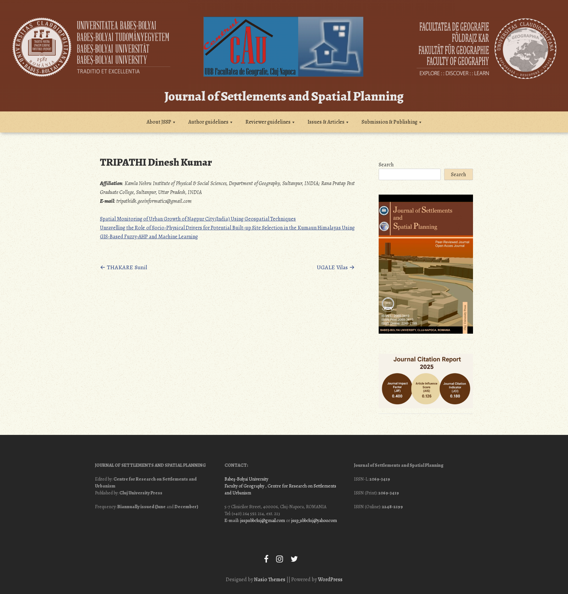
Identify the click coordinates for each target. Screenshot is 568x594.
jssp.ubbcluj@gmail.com (262, 520)
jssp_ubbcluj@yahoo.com (314, 520)
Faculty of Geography (244, 486)
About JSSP (159, 122)
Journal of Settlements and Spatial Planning (284, 96)
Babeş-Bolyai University (246, 479)
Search (386, 164)
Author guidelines (208, 122)
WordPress (330, 579)
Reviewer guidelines (268, 122)
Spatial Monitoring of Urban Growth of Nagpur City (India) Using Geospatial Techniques (198, 219)
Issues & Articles (326, 122)
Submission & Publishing (389, 122)
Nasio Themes (270, 579)
